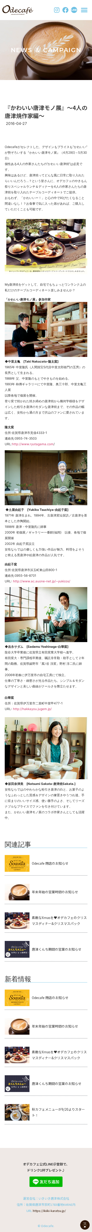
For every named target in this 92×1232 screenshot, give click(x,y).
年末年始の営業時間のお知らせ (55, 891)
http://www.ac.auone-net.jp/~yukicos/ (41, 581)
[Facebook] (65, 10)
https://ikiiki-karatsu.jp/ (49, 1210)
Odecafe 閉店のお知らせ (50, 863)
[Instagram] (57, 10)
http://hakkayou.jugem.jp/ (32, 709)
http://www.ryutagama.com (33, 444)
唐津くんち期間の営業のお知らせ (56, 949)
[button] (84, 10)
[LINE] (74, 10)
